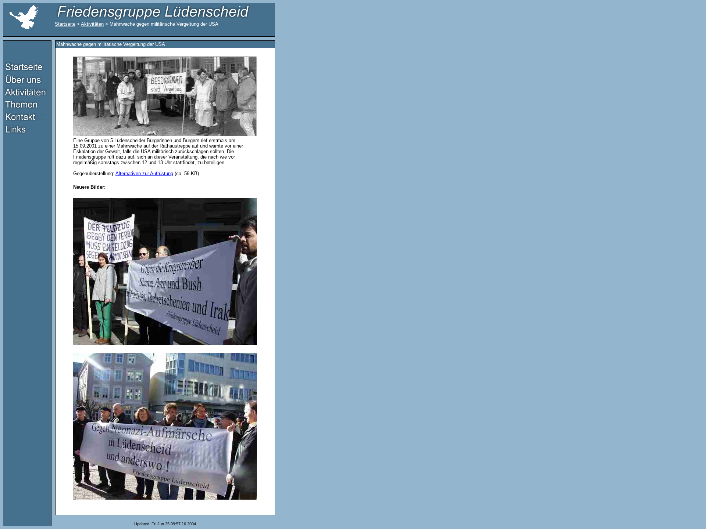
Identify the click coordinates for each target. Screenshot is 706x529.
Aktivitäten (92, 24)
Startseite (65, 24)
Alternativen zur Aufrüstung (144, 173)
